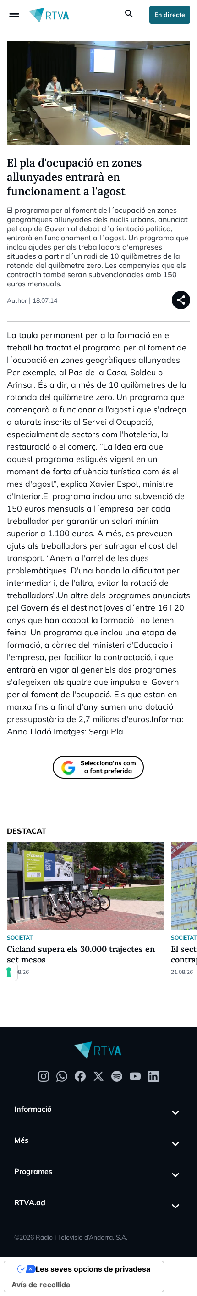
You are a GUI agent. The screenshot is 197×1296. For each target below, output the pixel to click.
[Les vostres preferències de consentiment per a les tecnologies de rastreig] (8, 972)
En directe (169, 15)
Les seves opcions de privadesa (93, 1269)
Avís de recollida (40, 1284)
